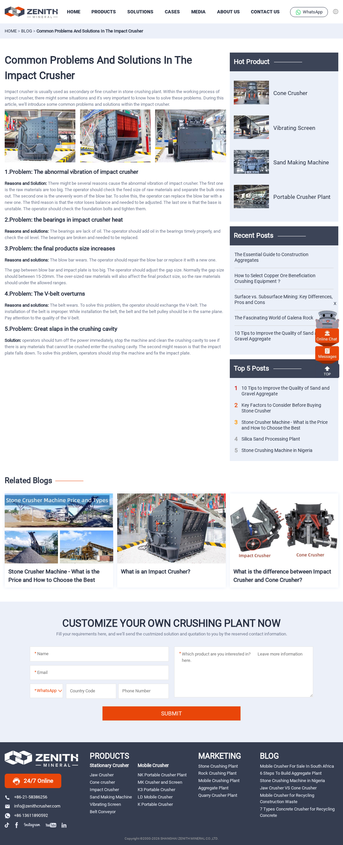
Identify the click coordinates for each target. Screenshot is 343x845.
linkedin (64, 825)
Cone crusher (102, 782)
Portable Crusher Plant (302, 197)
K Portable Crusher (155, 804)
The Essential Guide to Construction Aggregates (271, 257)
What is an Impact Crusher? (155, 571)
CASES (172, 11)
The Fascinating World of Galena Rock (273, 317)
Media (198, 11)
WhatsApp (313, 11)
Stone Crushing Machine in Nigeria (273, 450)
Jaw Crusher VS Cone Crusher (288, 787)
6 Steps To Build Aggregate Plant (291, 773)
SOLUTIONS (140, 11)
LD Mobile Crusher (155, 796)
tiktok (7, 825)
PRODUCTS (103, 11)
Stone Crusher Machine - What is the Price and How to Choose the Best (281, 425)
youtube (51, 825)
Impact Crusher (104, 789)
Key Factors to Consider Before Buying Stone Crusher (277, 407)
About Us (228, 11)
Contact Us (265, 11)
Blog (26, 30)
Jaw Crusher (102, 774)
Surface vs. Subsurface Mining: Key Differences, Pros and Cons (283, 299)
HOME (73, 11)
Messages (327, 353)
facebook (17, 825)
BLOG (269, 756)
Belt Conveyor (103, 811)
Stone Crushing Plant (218, 766)
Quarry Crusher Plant (217, 795)
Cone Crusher (290, 93)
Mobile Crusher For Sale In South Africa (297, 766)
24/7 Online (38, 780)
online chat (327, 335)
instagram (32, 825)
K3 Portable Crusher (156, 789)
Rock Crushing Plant (217, 773)
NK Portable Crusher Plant (162, 774)
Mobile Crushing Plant (218, 780)
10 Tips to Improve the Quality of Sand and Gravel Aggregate (278, 335)
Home (11, 30)
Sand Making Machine (301, 162)
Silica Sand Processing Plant (267, 439)
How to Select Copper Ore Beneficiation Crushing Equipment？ (275, 278)
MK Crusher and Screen (160, 782)
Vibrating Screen (294, 128)
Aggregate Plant (213, 787)
